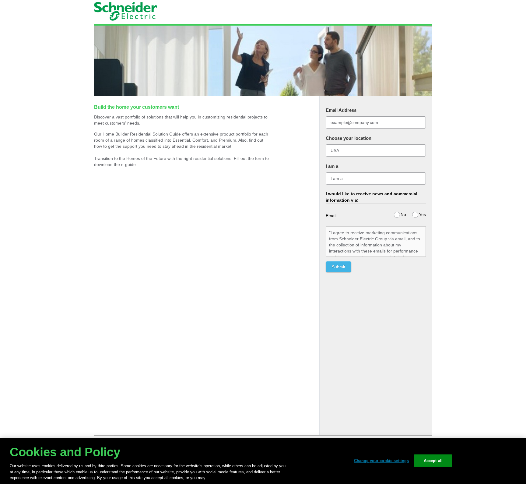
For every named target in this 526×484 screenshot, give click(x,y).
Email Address (341, 110)
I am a (332, 166)
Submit (338, 266)
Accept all (433, 460)
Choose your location (348, 138)
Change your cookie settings (381, 460)
